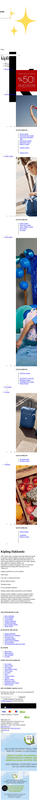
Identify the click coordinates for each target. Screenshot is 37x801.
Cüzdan (7, 677)
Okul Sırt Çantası (25, 373)
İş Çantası (23, 230)
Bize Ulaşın (8, 651)
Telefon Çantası (24, 147)
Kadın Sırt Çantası (25, 225)
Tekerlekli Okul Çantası (27, 382)
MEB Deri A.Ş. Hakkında (12, 635)
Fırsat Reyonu (9, 69)
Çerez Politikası (9, 642)
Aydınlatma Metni (10, 639)
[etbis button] (7, 707)
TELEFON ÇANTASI (27, 378)
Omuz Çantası (24, 134)
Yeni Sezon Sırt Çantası (27, 135)
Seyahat (7, 392)
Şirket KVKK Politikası (12, 640)
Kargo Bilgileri (9, 618)
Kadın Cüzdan (24, 532)
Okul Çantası (8, 237)
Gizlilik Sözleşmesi (10, 623)
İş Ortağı (7, 656)
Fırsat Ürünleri (5, 788)
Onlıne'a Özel (24, 153)
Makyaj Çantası (24, 144)
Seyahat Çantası (24, 461)
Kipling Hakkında (10, 633)
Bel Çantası (23, 228)
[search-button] (19, 55)
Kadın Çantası (9, 156)
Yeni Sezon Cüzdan (26, 141)
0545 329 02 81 (15, 728)
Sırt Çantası (8, 387)
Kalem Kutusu (24, 383)
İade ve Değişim (9, 616)
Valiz (6, 674)
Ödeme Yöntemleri (10, 621)
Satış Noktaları (9, 655)
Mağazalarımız (9, 653)
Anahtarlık (23, 535)
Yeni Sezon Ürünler (10, 94)
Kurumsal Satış (9, 637)
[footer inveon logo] (5, 730)
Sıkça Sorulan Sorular (11, 624)
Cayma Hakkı (9, 619)
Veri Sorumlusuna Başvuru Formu (15, 644)
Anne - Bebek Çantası (26, 227)
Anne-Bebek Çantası (11, 669)
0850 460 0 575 (5, 726)
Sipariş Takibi (9, 626)
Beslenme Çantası (25, 142)
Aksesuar (7, 464)
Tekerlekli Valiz (24, 459)
